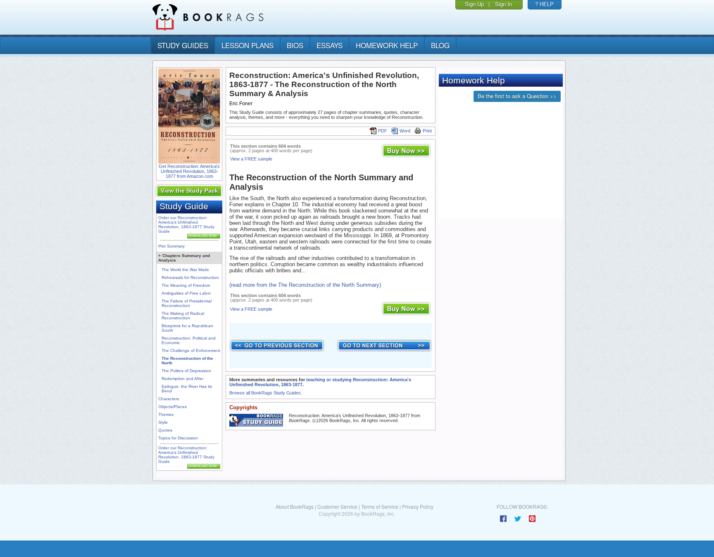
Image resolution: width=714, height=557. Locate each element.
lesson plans (247, 45)
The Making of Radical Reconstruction (183, 315)
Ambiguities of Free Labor (186, 293)
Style (163, 422)
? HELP (544, 4)
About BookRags (295, 506)
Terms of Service (379, 506)
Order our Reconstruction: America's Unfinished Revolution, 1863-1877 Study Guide (186, 224)
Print (427, 130)
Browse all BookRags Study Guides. (265, 392)
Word (405, 130)
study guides (182, 45)
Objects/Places (172, 406)
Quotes (165, 430)
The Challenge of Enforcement (191, 350)
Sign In (503, 4)
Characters (168, 399)
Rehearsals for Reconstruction (190, 277)
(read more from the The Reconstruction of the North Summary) (305, 285)
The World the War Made (185, 269)
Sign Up (474, 4)
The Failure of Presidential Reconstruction (187, 303)
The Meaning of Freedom (186, 285)
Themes (166, 414)
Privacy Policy (417, 506)
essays (330, 45)
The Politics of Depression (186, 370)
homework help (387, 45)
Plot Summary (171, 246)
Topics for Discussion (178, 438)
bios (295, 45)
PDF (382, 130)
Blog (440, 45)
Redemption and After (182, 378)
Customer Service (337, 506)
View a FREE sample (251, 158)
